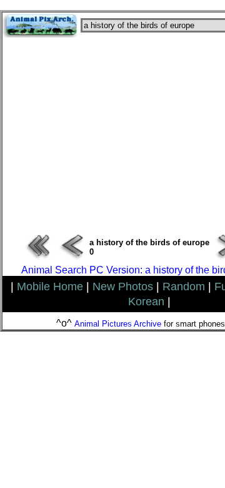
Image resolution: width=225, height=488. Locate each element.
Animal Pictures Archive (117, 323)
